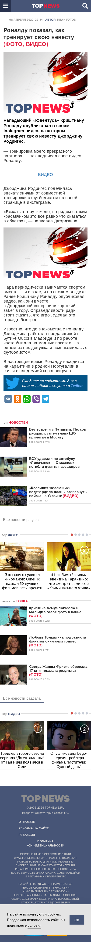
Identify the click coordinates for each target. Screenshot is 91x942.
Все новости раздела (22, 519)
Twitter (77, 385)
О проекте (27, 822)
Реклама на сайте (34, 828)
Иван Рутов (66, 19)
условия (34, 925)
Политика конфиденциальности (45, 843)
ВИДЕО (45, 174)
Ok (76, 919)
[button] (5, 6)
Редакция (27, 835)
